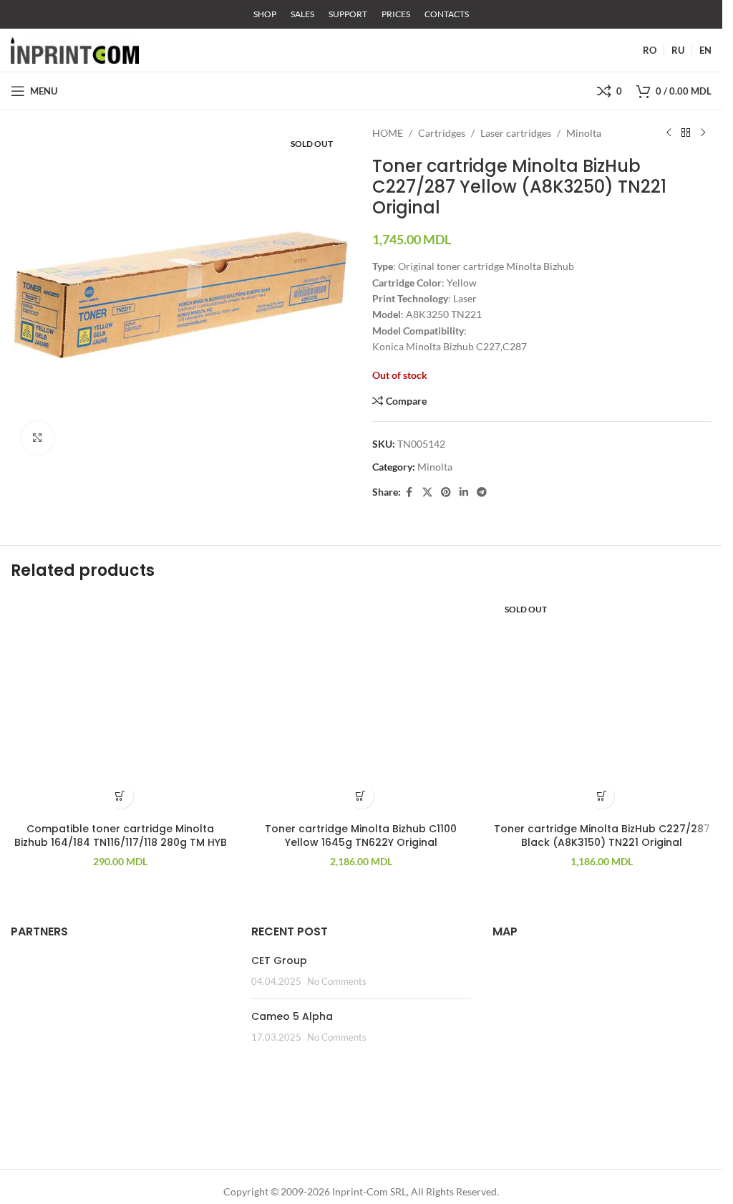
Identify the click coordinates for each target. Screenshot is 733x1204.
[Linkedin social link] (463, 492)
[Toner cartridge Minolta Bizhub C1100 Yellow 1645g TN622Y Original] (360, 705)
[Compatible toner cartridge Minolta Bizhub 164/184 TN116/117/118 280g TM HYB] (120, 705)
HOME (387, 133)
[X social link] (427, 492)
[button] (120, 796)
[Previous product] (668, 133)
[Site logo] (75, 49)
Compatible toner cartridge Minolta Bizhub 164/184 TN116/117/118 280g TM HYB (120, 836)
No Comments (336, 981)
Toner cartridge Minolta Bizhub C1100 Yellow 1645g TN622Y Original (361, 836)
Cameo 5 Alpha (292, 1016)
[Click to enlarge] (37, 438)
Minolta (583, 133)
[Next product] (703, 133)
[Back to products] (685, 133)
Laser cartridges (515, 133)
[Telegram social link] (481, 492)
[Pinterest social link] (446, 492)
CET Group (279, 960)
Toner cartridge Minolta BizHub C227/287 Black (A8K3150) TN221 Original (602, 836)
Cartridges (441, 133)
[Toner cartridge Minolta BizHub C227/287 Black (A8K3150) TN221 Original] (602, 705)
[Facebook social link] (409, 492)
